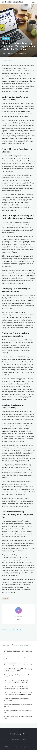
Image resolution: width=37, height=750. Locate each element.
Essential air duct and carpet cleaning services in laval (17, 658)
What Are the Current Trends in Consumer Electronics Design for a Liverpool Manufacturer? (18, 664)
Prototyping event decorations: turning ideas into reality (17, 711)
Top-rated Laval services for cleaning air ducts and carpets (18, 717)
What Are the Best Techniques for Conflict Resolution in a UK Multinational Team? (16, 681)
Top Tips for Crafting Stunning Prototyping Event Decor (18, 652)
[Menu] (33, 1)
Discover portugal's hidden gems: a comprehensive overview (18, 675)
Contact (23, 739)
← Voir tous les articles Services (12, 630)
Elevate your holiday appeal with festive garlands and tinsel (18, 705)
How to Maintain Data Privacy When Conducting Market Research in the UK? (18, 669)
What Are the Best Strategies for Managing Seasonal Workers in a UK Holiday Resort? (16, 687)
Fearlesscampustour (12, 2)
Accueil (4, 60)
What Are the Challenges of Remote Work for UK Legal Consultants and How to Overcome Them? (18, 693)
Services (6, 38)
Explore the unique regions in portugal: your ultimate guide (16, 699)
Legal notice (15, 739)
